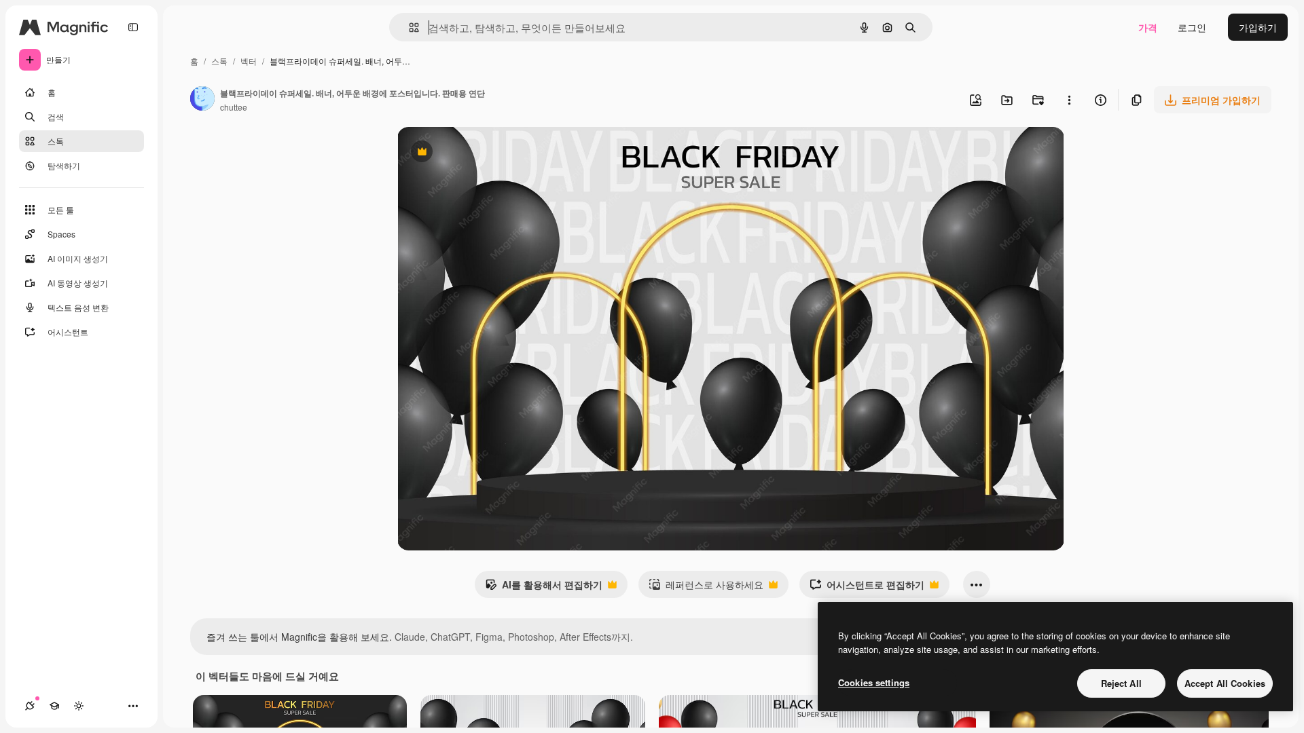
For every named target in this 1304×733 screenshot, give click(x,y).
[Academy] (54, 706)
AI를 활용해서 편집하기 (543, 588)
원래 (475, 153)
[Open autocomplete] (408, 27)
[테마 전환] (79, 706)
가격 (1147, 27)
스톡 (219, 61)
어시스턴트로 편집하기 (867, 588)
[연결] (30, 706)
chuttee (233, 107)
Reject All (1121, 683)
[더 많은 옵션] (1069, 99)
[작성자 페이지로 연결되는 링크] (202, 99)
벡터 (248, 61)
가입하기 (1258, 27)
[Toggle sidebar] (133, 27)
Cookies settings (873, 682)
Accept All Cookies (1224, 683)
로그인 (1192, 27)
